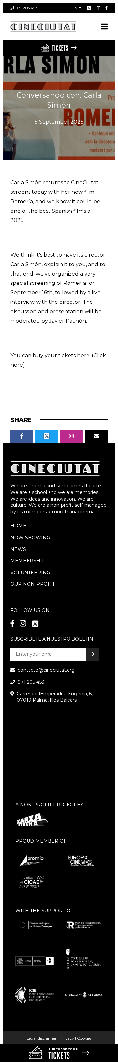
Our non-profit (32, 584)
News (18, 549)
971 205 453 (27, 7)
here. (83, 355)
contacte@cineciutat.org (46, 670)
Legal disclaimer (42, 1038)
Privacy (67, 1038)
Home (18, 526)
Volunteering (30, 573)
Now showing (30, 537)
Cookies (84, 1038)
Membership (28, 561)
